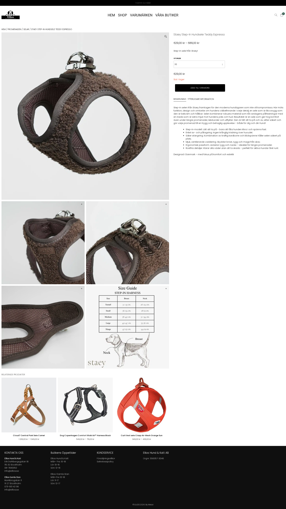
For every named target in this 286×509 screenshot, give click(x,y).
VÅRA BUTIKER (166, 15)
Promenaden (14, 29)
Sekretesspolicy (105, 461)
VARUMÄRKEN (141, 15)
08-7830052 (10, 467)
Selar (26, 29)
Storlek (177, 58)
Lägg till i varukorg (200, 88)
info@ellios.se (11, 470)
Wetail (150, 504)
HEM (111, 15)
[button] (166, 35)
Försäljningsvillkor (106, 458)
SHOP (122, 15)
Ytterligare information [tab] (201, 99)
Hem (3, 29)
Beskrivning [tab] (180, 99)
